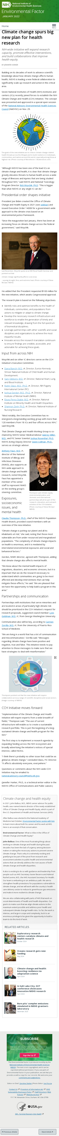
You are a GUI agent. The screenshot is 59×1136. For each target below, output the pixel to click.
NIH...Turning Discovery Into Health (28, 1114)
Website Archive (33, 1094)
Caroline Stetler (25, 1083)
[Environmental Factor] (23, 11)
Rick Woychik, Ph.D (29, 185)
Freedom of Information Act (32, 1089)
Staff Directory (41, 1092)
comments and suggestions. (29, 1078)
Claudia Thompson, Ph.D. (14, 518)
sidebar (44, 204)
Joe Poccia (48, 1083)
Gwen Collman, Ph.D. (42, 441)
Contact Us (13, 1089)
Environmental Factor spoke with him (39, 821)
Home (5, 26)
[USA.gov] (35, 1106)
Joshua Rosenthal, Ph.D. (42, 438)
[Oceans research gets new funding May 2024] (26, 960)
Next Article (47, 1132)
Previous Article (10, 1132)
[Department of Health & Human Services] (21, 1106)
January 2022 (10, 16)
